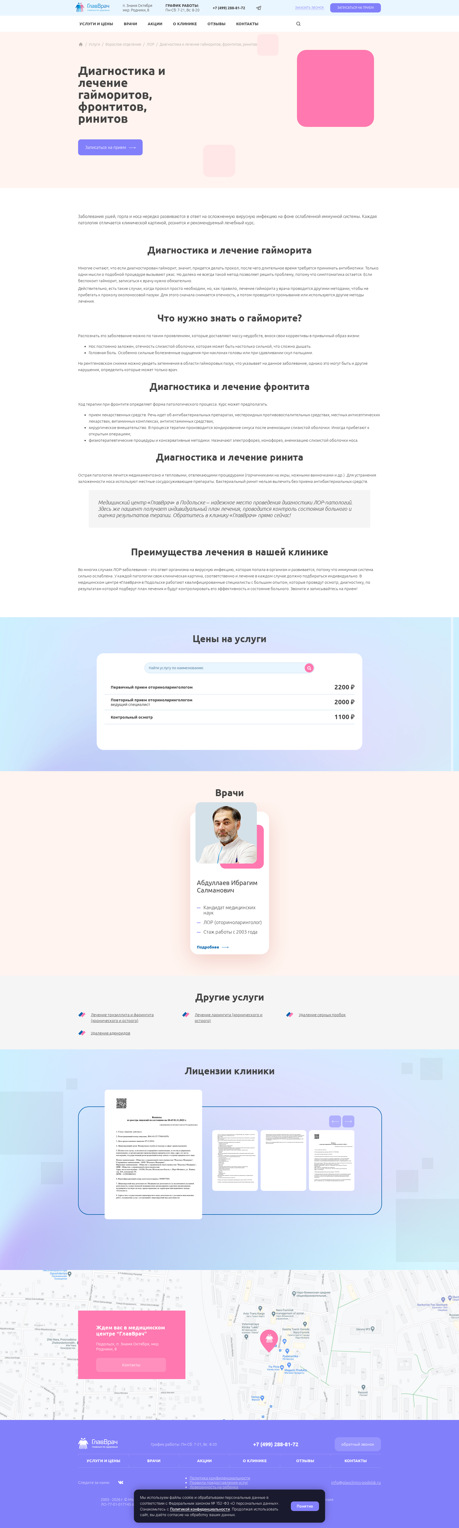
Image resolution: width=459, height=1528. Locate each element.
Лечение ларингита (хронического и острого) (228, 1017)
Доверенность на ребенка (214, 1487)
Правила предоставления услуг (219, 1482)
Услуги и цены (96, 24)
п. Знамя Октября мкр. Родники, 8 (137, 7)
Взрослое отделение (123, 44)
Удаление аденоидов (110, 1033)
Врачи (130, 24)
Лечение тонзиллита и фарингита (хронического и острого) (122, 1017)
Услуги (94, 44)
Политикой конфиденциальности (200, 1509)
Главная (80, 44)
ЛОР (150, 44)
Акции (155, 24)
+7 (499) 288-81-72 (229, 8)
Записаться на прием (355, 7)
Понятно (305, 1506)
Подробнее (208, 947)
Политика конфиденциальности (220, 1478)
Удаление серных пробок (322, 1014)
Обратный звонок (357, 1444)
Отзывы (216, 24)
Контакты (247, 24)
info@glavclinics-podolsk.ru (356, 1482)
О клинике (185, 24)
